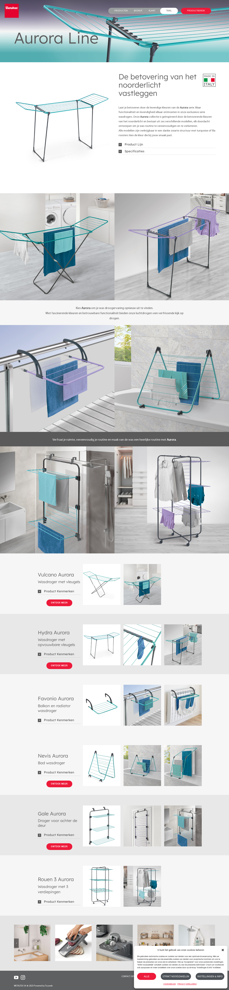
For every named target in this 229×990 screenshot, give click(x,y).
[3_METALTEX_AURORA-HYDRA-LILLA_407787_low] (61, 126)
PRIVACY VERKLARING (187, 984)
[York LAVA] (114, 943)
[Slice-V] (32, 943)
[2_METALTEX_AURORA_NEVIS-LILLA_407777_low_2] (183, 765)
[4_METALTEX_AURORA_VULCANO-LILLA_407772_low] (101, 584)
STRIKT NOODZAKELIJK (175, 976)
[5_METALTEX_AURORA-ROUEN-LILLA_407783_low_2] (142, 886)
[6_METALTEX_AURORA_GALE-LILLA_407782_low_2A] (142, 825)
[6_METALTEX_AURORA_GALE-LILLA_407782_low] (101, 825)
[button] (222, 950)
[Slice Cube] (197, 943)
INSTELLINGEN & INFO (210, 976)
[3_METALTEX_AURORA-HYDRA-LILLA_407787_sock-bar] (142, 644)
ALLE (146, 976)
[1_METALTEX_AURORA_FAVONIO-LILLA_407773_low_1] (142, 705)
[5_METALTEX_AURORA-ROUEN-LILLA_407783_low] (101, 886)
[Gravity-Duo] (73, 943)
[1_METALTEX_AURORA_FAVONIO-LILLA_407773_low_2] (183, 705)
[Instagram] (23, 977)
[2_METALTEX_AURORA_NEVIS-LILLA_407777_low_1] (142, 765)
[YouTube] (16, 977)
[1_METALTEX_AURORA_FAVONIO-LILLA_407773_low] (101, 705)
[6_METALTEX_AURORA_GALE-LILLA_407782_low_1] (183, 825)
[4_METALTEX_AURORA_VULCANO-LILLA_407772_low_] (142, 584)
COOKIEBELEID (169, 984)
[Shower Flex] (155, 943)
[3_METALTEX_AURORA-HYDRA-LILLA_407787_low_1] (183, 644)
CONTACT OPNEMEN (131, 976)
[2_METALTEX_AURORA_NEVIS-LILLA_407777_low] (101, 765)
